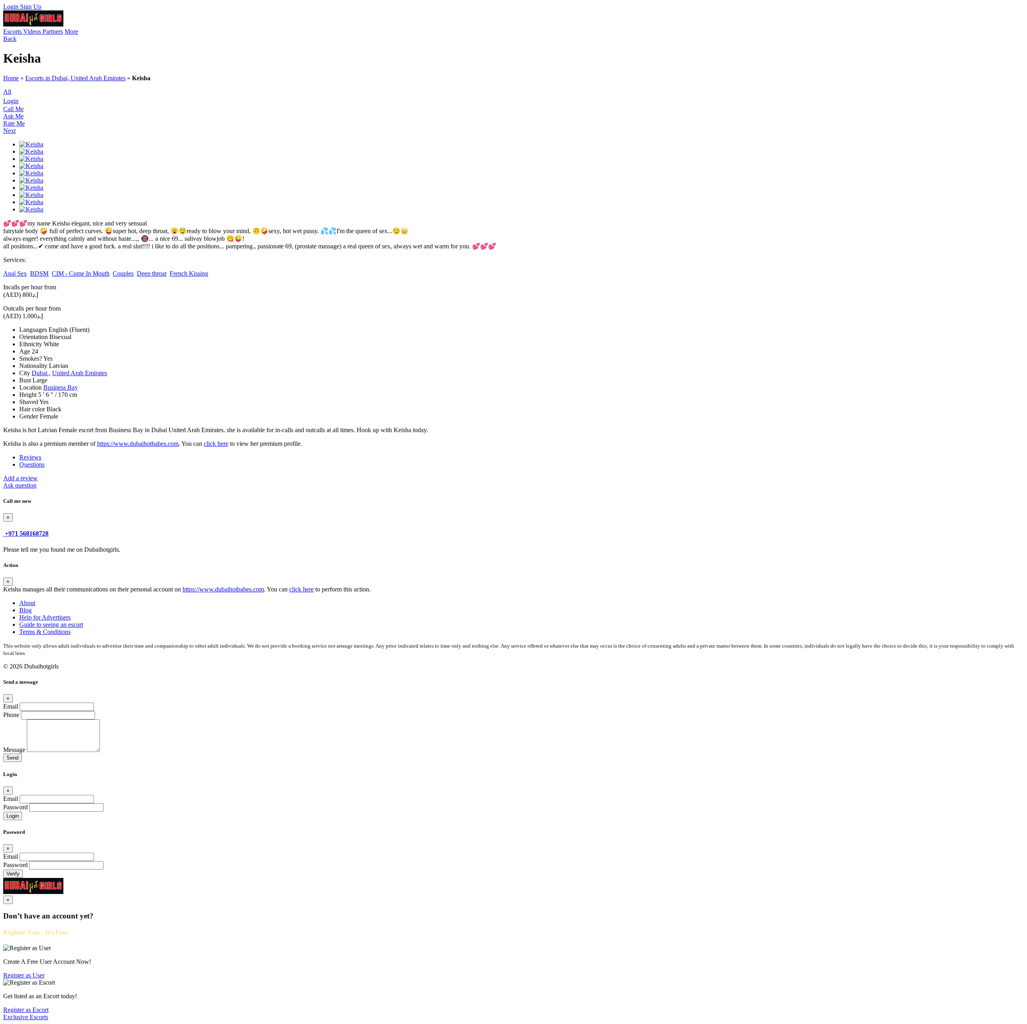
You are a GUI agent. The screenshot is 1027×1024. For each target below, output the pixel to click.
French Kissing (189, 273)
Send (12, 758)
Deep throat (151, 273)
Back (9, 38)
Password (15, 807)
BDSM (39, 273)
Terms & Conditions (45, 631)
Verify (13, 874)
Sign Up (30, 6)
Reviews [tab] (30, 457)
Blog (25, 610)
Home (11, 78)
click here (216, 443)
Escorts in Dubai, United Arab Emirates (75, 78)
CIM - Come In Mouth (81, 273)
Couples (123, 273)
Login (11, 6)
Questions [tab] (32, 464)
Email (10, 706)
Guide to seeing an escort (51, 624)
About (27, 602)
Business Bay (60, 387)
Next (9, 130)
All (7, 91)
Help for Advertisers (45, 617)
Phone (11, 714)
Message (14, 749)
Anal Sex (15, 273)
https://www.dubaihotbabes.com (138, 443)
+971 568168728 (27, 533)
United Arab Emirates (79, 373)
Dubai (40, 373)
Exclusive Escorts (25, 1017)
